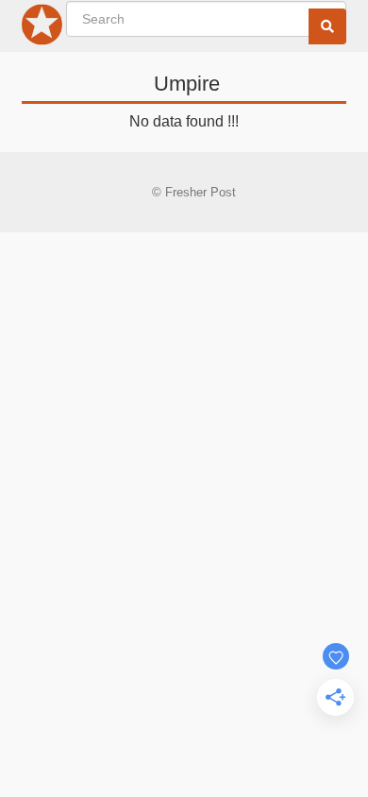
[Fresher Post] (42, 28)
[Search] (327, 26)
